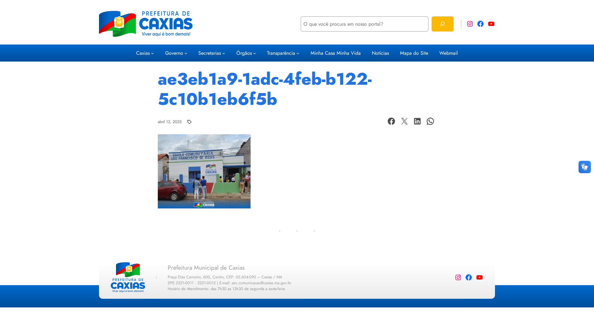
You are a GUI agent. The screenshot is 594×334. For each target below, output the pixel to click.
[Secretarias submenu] (223, 53)
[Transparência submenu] (297, 53)
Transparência (281, 53)
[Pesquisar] (443, 24)
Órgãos (244, 53)
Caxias (143, 53)
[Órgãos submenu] (254, 53)
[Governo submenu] (185, 53)
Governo (174, 53)
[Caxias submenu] (152, 53)
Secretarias (209, 53)
